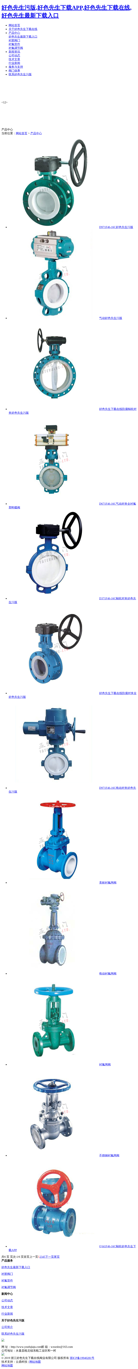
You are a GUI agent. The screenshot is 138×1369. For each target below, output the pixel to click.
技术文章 (14, 59)
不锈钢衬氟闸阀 (109, 1155)
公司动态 (14, 55)
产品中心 (36, 133)
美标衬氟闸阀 (107, 882)
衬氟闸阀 (105, 1064)
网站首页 (21, 133)
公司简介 (7, 1327)
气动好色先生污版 (110, 318)
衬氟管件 (14, 44)
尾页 (57, 1256)
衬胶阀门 (14, 40)
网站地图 (35, 1361)
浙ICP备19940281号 (82, 1357)
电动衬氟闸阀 (107, 973)
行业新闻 (14, 63)
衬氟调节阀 (16, 47)
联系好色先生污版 (12, 1333)
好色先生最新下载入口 (23, 36)
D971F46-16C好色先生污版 (116, 227)
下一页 (49, 1256)
